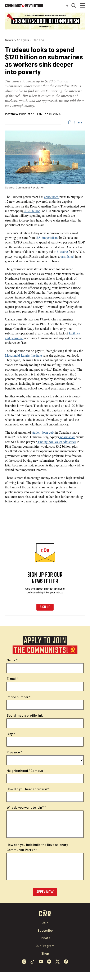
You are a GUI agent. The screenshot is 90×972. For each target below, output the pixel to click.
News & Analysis (17, 40)
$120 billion (32, 211)
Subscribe (45, 930)
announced (51, 197)
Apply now (45, 892)
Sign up (45, 607)
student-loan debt (42, 432)
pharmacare (67, 437)
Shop (45, 953)
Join (45, 923)
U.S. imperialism (46, 237)
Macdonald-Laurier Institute (23, 355)
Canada (38, 40)
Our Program (45, 946)
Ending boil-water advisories (56, 441)
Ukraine (62, 251)
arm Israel (67, 256)
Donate (45, 938)
